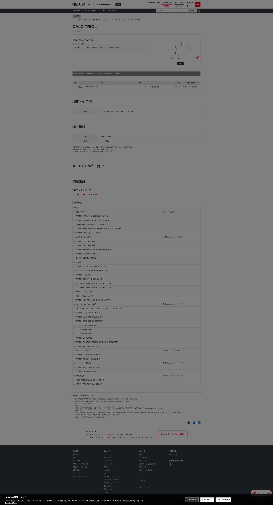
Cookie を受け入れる (223, 499)
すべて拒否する (207, 499)
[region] (136, 499)
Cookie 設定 (192, 499)
